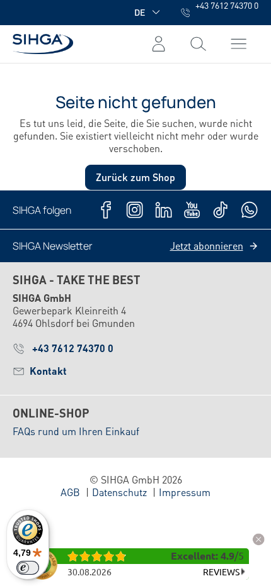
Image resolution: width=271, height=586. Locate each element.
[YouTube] (192, 210)
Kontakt (48, 370)
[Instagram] (134, 210)
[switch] (27, 568)
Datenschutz (119, 492)
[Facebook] (106, 210)
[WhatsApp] (249, 210)
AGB (70, 492)
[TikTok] (220, 210)
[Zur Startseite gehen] (43, 43)
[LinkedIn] (163, 210)
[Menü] (198, 44)
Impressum (184, 492)
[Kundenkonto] (158, 44)
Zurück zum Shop (135, 177)
